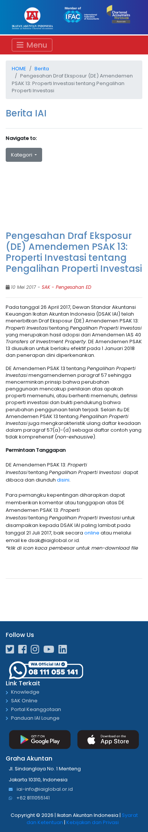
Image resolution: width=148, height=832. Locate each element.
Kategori (22, 154)
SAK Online (24, 701)
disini (63, 479)
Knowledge (25, 692)
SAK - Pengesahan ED (66, 287)
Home (19, 68)
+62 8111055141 (32, 798)
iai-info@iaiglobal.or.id (44, 789)
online (92, 532)
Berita (42, 68)
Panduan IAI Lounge (35, 718)
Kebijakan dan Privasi (92, 822)
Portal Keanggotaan (36, 709)
